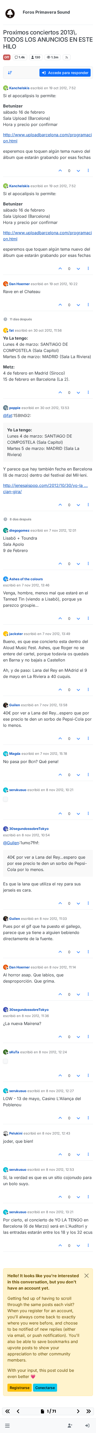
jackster (16, 634)
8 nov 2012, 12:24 (53, 1052)
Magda (14, 753)
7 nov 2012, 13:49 (56, 634)
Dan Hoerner (19, 284)
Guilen (14, 705)
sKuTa (14, 1052)
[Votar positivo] (60, 171)
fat (11, 330)
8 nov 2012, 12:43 (56, 1133)
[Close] (86, 1275)
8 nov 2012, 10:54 (36, 835)
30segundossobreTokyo (29, 829)
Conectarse (45, 1387)
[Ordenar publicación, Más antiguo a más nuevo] (10, 73)
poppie (14, 408)
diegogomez (19, 530)
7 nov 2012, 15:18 (53, 753)
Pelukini (16, 1133)
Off (6, 57)
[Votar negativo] (78, 171)
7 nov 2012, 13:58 (53, 705)
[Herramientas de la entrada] (88, 171)
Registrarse (19, 1387)
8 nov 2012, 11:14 (62, 967)
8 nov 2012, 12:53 (60, 1169)
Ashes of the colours (26, 579)
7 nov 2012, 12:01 (62, 530)
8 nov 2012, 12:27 (60, 1091)
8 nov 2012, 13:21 (59, 1212)
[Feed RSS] (67, 57)
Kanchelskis (19, 88)
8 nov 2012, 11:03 (53, 919)
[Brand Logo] (12, 12)
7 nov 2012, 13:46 (35, 585)
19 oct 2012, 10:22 (63, 284)
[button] (7, 1426)
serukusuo (17, 790)
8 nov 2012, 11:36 (35, 1016)
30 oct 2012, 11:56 (48, 330)
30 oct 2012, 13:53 (54, 408)
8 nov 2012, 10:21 (59, 790)
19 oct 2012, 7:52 (62, 88)
